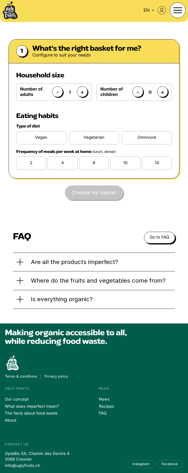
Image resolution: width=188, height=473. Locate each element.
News (104, 399)
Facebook (170, 464)
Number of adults (31, 92)
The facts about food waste (31, 413)
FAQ (103, 413)
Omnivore (146, 137)
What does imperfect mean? (32, 406)
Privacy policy (56, 376)
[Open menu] (178, 10)
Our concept (17, 399)
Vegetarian (93, 137)
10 (125, 163)
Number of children (111, 92)
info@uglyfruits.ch (22, 465)
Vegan (41, 137)
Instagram (140, 464)
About (10, 420)
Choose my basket (94, 192)
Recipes (106, 406)
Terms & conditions (21, 376)
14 (157, 163)
